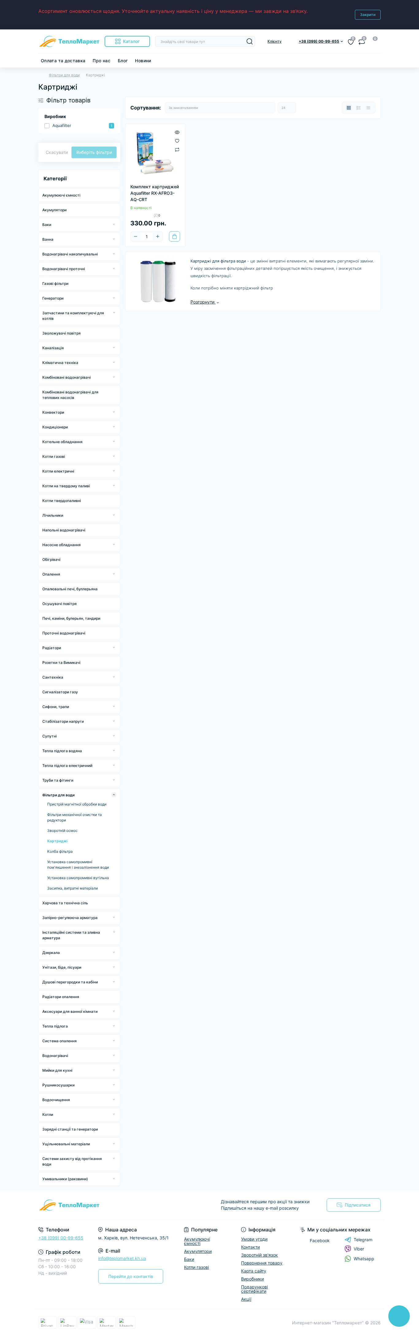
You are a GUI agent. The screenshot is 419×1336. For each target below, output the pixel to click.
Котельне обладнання (62, 441)
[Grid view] (349, 108)
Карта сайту (253, 1270)
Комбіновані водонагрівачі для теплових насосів (70, 395)
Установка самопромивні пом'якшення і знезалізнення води (78, 864)
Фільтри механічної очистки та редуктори (74, 817)
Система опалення (59, 1041)
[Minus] (135, 236)
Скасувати (57, 152)
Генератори (52, 298)
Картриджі (57, 841)
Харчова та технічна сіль (65, 903)
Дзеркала (51, 952)
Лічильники (52, 515)
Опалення (51, 574)
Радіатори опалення (60, 996)
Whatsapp (364, 1258)
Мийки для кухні (57, 1070)
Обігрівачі (51, 559)
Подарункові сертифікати (254, 1289)
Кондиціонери (55, 427)
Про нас (101, 60)
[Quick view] (177, 131)
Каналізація (53, 348)
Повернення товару (262, 1262)
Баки (46, 224)
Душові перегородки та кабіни (70, 982)
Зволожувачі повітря (61, 333)
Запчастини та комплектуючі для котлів (73, 316)
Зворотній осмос (62, 830)
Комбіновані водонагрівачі (66, 377)
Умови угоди (254, 1239)
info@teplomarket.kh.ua (122, 1258)
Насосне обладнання (61, 544)
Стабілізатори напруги (63, 721)
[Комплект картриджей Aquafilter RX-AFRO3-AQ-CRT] (155, 153)
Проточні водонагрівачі (63, 633)
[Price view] (368, 108)
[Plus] (158, 236)
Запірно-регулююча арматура (70, 917)
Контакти (250, 1247)
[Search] (250, 41)
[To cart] (174, 236)
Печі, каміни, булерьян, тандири (71, 618)
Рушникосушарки (58, 1085)
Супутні (49, 736)
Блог (123, 60)
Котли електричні (58, 471)
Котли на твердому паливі (66, 486)
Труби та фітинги (57, 780)
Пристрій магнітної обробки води (76, 804)
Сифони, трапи (55, 706)
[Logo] (69, 41)
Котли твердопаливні (61, 500)
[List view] (359, 108)
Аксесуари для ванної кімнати (70, 1011)
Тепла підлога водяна (62, 750)
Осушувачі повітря (59, 603)
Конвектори (53, 412)
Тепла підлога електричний (67, 765)
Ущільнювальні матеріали (66, 1144)
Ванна (47, 239)
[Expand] (113, 224)
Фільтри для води (64, 75)
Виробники (252, 1278)
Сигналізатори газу (60, 692)
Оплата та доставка (63, 60)
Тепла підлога (55, 1026)
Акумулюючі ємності (61, 195)
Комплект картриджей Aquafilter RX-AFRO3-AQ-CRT (154, 193)
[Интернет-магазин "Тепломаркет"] (122, 1205)
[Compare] (177, 149)
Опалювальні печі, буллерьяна (70, 589)
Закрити (367, 14)
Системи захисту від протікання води (72, 1161)
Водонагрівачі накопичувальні (70, 254)
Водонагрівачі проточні (63, 268)
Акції (246, 1299)
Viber (359, 1248)
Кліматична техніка (60, 362)
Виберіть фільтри (94, 152)
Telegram (363, 1239)
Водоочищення (56, 1099)
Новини (143, 60)
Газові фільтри (55, 283)
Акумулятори (54, 210)
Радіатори (51, 647)
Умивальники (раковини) (65, 1179)
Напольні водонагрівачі (63, 530)
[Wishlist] (177, 140)
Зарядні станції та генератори (70, 1129)
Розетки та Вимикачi (61, 662)
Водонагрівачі (55, 1055)
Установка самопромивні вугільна (78, 877)
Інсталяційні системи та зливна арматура (71, 935)
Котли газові (53, 456)
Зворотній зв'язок (259, 1255)
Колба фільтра (60, 851)
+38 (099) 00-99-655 (60, 1237)
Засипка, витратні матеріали (72, 888)
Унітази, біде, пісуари (61, 967)
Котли (47, 1114)
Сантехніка (52, 677)
